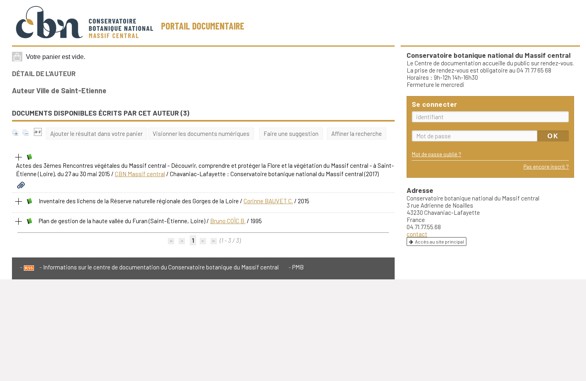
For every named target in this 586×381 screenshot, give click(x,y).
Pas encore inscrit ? (546, 166)
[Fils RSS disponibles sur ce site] (27, 267)
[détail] (19, 157)
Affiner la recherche (356, 133)
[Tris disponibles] (38, 133)
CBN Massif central (140, 173)
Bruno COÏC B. (228, 220)
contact (417, 234)
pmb (298, 267)
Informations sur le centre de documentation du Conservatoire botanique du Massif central (161, 267)
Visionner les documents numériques (201, 133)
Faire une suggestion (291, 133)
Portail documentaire (202, 25)
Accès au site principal (439, 241)
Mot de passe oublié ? (436, 154)
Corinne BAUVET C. (268, 200)
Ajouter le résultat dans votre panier (96, 133)
